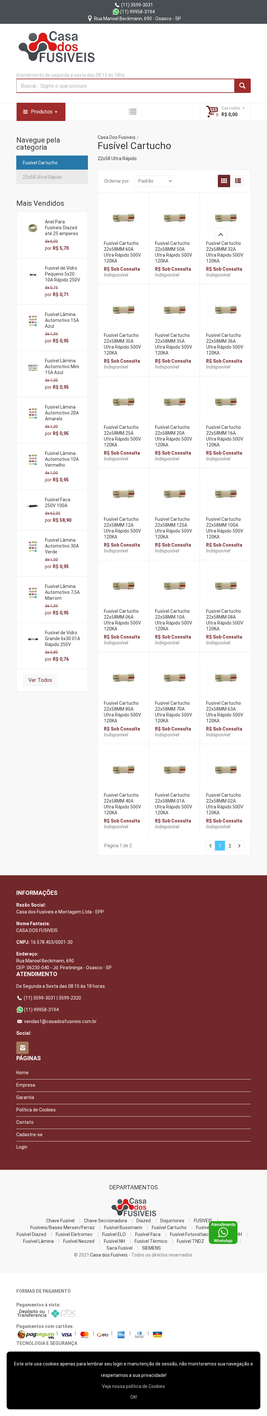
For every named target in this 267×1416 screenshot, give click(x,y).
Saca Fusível (119, 1248)
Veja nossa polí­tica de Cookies (133, 1386)
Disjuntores (172, 1220)
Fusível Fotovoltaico (190, 1234)
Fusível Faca (148, 1234)
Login (21, 1147)
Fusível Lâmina (38, 1241)
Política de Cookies (36, 1109)
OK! (133, 1397)
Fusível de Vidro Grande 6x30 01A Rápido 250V (62, 638)
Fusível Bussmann (123, 1227)
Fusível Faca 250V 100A (57, 502)
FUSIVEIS (203, 1220)
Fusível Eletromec (74, 1234)
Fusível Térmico (150, 1241)
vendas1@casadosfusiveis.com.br (60, 1021)
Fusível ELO (114, 1234)
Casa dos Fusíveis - (110, 1255)
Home (22, 1072)
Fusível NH (114, 1241)
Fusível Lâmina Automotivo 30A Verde (62, 545)
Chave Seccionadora (105, 1220)
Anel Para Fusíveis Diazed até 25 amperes (61, 227)
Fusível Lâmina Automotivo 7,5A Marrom (62, 592)
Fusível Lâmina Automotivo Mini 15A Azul (62, 366)
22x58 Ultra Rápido (42, 177)
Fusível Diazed (31, 1234)
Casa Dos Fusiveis (116, 137)
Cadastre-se (29, 1134)
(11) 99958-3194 (137, 11)
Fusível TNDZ (190, 1241)
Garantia (25, 1097)
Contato (25, 1122)
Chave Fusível (60, 1220)
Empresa (25, 1085)
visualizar (123, 215)
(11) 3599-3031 (136, 5)
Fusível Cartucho (40, 162)
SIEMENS (151, 1248)
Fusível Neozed (78, 1241)
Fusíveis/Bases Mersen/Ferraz (62, 1227)
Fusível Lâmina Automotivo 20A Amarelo (62, 412)
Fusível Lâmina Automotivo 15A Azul (62, 320)
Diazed (143, 1220)
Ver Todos (40, 680)
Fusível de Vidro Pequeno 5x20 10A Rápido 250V (62, 273)
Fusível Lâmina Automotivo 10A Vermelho (62, 459)
